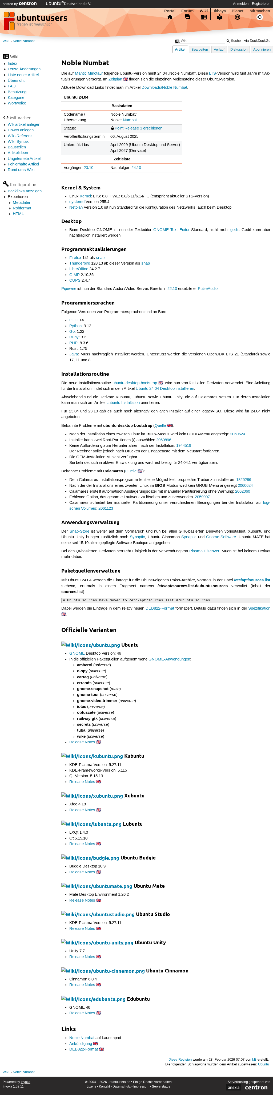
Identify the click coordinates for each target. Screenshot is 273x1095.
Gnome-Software (221, 537)
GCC (73, 320)
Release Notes (82, 742)
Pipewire (68, 288)
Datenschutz (122, 1087)
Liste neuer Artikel (23, 75)
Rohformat (22, 208)
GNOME (77, 653)
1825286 (243, 479)
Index (12, 63)
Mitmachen (260, 11)
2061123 (105, 508)
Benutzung (17, 92)
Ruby (74, 337)
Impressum (141, 1087)
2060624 (237, 434)
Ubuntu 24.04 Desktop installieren (165, 388)
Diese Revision (180, 1060)
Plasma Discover (204, 551)
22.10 (172, 288)
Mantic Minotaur (89, 73)
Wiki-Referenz (20, 136)
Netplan (76, 207)
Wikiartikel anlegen (24, 124)
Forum (187, 11)
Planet (237, 11)
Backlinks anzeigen (25, 191)
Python (75, 326)
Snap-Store (79, 531)
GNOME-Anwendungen (169, 659)
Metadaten (22, 202)
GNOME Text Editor (171, 230)
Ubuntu (263, 1064)
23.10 (88, 167)
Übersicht (16, 80)
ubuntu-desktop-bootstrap (135, 383)
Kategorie (16, 97)
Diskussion (238, 50)
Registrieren (261, 4)
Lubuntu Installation (123, 402)
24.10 (136, 167)
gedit (234, 230)
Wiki (204, 11)
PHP (73, 343)
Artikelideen (18, 153)
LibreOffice (78, 269)
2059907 (202, 497)
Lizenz (91, 1087)
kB (254, 1060)
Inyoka (25, 1082)
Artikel (180, 49)
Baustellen (17, 147)
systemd (77, 202)
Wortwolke (17, 103)
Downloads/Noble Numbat (164, 87)
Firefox (75, 258)
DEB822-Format (160, 608)
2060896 (163, 440)
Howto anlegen (21, 130)
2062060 (242, 491)
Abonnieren (262, 50)
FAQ (12, 86)
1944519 (183, 445)
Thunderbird (79, 263)
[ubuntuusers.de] (36, 23)
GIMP (74, 275)
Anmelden (240, 4)
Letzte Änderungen (24, 69)
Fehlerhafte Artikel (23, 164)
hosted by (11, 4)
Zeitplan (115, 79)
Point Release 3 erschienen (138, 128)
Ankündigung (80, 1043)
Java (73, 354)
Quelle (160, 425)
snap (100, 258)
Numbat (130, 120)
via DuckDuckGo (257, 41)
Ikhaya (220, 11)
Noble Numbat (24, 41)
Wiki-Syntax (18, 141)
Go (72, 331)
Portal (169, 11)
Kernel (85, 196)
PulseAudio (208, 288)
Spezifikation (259, 608)
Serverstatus (161, 1087)
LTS (212, 73)
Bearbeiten (199, 50)
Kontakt (104, 1087)
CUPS (75, 280)
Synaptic (137, 537)
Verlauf (219, 50)
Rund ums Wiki (21, 170)
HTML (18, 214)
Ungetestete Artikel (24, 158)
